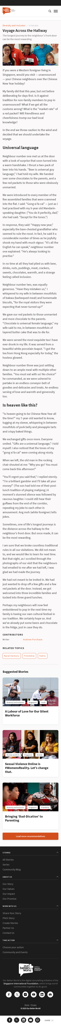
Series (6, 864)
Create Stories (10, 923)
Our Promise (9, 898)
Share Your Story (12, 913)
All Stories (8, 859)
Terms (26, 1005)
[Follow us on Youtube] (34, 995)
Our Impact (9, 893)
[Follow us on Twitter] (17, 995)
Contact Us (8, 932)
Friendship (29, 656)
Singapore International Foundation (20, 983)
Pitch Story (8, 918)
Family (42, 656)
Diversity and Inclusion (14, 25)
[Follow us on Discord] (50, 995)
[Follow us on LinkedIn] (42, 995)
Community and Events (15, 952)
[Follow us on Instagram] (25, 995)
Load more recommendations (30, 836)
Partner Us (8, 927)
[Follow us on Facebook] (9, 995)
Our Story (8, 883)
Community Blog (12, 869)
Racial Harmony (11, 656)
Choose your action (13, 947)
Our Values (8, 888)
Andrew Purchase (32, 639)
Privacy (34, 1005)
